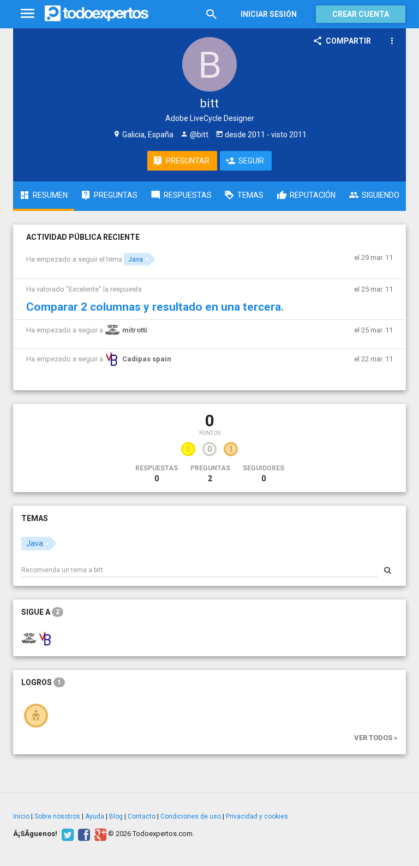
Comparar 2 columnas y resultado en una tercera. (155, 306)
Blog (116, 816)
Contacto (141, 816)
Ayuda (94, 816)
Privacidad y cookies (257, 816)
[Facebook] (82, 834)
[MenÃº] (27, 14)
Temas (34, 518)
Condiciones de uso (190, 816)
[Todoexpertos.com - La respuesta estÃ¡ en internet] (97, 13)
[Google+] (99, 834)
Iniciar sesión (269, 14)
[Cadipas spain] (45, 637)
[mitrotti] (29, 637)
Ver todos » (376, 738)
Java (135, 259)
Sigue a (40, 612)
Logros (41, 682)
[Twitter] (66, 834)
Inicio (21, 816)
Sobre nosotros (57, 816)
